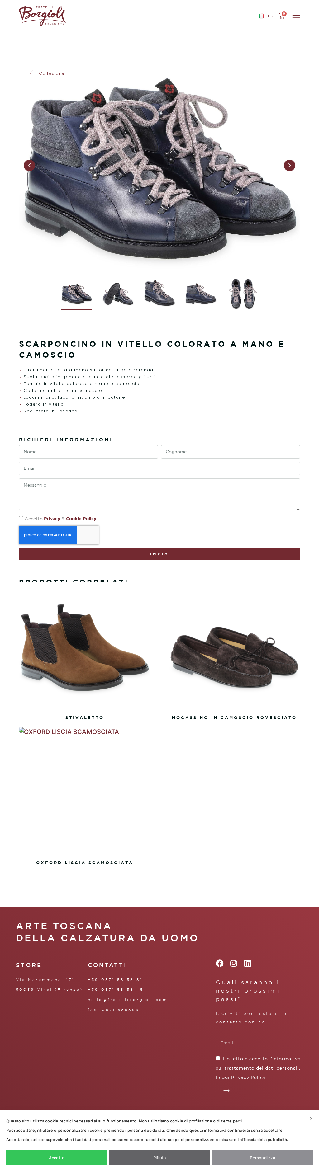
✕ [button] (311, 1118)
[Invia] (226, 1090)
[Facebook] (220, 963)
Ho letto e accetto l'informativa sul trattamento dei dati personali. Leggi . (258, 1068)
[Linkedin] (248, 963)
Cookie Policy (81, 518)
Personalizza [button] (262, 1157)
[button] (46, 73)
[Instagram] (234, 963)
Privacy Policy (248, 1077)
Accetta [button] (56, 1157)
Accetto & (60, 518)
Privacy (52, 518)
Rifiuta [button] (159, 1157)
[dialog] (159, 1140)
